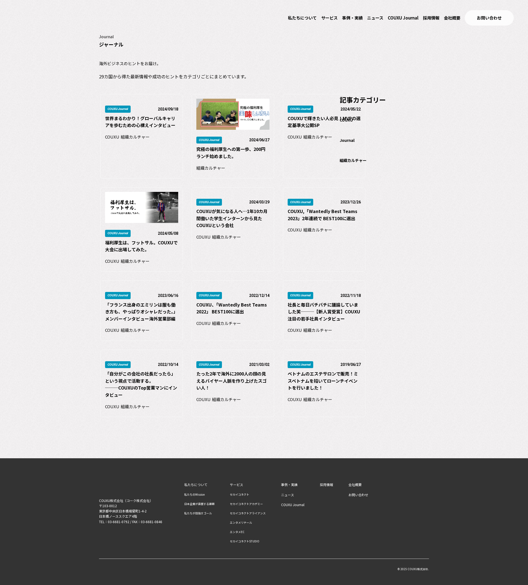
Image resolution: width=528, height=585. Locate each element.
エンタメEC (237, 532)
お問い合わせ (358, 495)
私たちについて (302, 18)
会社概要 (452, 18)
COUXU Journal (403, 18)
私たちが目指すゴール (198, 513)
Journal (347, 140)
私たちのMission (194, 494)
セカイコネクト (239, 494)
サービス (329, 18)
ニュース (375, 18)
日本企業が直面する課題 (199, 504)
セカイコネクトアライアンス (248, 513)
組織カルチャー (353, 160)
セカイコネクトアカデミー (246, 504)
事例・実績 (352, 18)
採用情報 (431, 18)
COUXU (346, 120)
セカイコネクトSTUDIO (244, 541)
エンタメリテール (241, 523)
